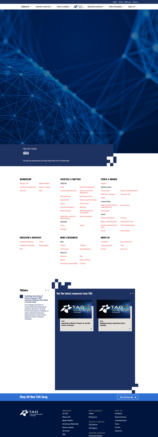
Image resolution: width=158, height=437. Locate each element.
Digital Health (64, 200)
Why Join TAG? (24, 183)
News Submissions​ (85, 249)
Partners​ (103, 249)
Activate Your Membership (28, 187)
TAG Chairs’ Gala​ (125, 194)
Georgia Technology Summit (129, 191)
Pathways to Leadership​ (27, 245)
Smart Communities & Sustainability (86, 212)
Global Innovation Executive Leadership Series (109, 206)
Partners (117, 427)
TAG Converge (105, 211)
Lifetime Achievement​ (107, 218)
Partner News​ (64, 249)
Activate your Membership (70, 424)
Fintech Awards (125, 231)
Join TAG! (65, 413)
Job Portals (65, 431)
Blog (81, 256)
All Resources (93, 417)
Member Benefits (44, 183)
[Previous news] (45, 290)
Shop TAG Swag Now (126, 397)
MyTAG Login (128, 2)
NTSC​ (21, 249)
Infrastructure (84, 203)
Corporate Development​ (87, 187)
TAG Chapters (93, 428)
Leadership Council (120, 420)
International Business (67, 207)
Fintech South (105, 191)
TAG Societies (93, 424)
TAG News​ (83, 245)
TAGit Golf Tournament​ (108, 194)
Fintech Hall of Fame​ (126, 221)
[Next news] (48, 290)
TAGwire (62, 245)
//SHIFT (103, 198)
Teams (117, 424)
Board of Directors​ (126, 242)
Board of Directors (120, 417)
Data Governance (65, 196)
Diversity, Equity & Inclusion (88, 200)
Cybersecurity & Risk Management (86, 192)
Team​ (122, 245)
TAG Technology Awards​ (127, 225)
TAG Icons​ (123, 218)
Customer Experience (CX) (68, 191)
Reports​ (62, 260)
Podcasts (82, 263)
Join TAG (121, 2)
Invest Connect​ (125, 205)
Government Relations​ (26, 242)
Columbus (63, 229)
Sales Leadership (65, 211)
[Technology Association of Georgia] (79, 6)
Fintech (62, 203)
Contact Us (135, 2)
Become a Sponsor (44, 187)
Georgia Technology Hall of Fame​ (109, 226)
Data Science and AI (86, 196)
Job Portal (23, 191)
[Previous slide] (130, 293)
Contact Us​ (123, 249)
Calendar (115, 2)
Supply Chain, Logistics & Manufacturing (68, 217)
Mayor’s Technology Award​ (109, 221)
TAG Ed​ (41, 242)
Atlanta (82, 225)
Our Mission (104, 242)
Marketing (83, 207)
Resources (63, 256)
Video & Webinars (85, 260)
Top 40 (103, 231)
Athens (62, 225)
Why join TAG (66, 417)
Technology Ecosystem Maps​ (69, 263)
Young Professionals (86, 216)
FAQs (40, 191)
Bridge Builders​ (44, 245)
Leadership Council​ (106, 245)
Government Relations (95, 435)
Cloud (62, 187)
